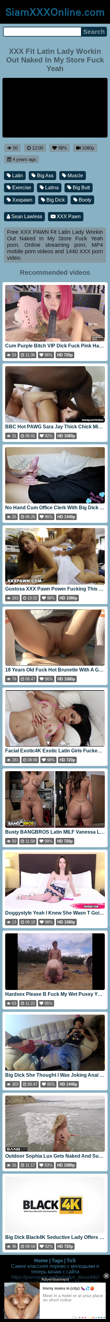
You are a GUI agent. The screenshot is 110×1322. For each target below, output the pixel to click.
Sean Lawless (26, 216)
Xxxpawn (21, 199)
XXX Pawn (68, 216)
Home (41, 1260)
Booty (84, 199)
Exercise (21, 187)
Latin (17, 175)
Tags (57, 1260)
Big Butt (81, 187)
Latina (51, 187)
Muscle (74, 175)
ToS (71, 1260)
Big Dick (55, 199)
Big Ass (44, 175)
